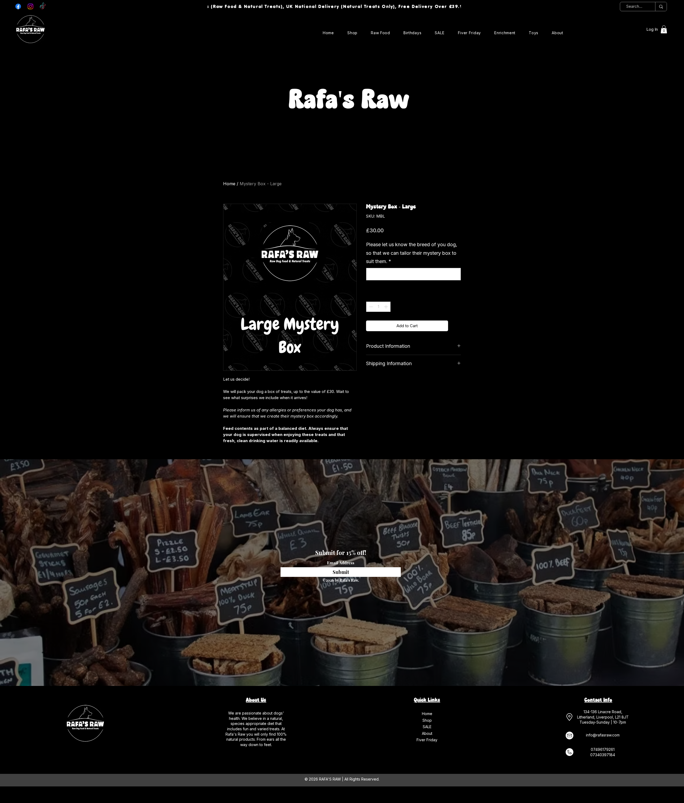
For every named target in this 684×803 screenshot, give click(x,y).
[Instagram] (30, 6)
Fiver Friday (427, 740)
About (427, 733)
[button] (663, 29)
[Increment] (386, 307)
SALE (427, 726)
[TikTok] (42, 6)
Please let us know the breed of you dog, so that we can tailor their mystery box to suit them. (411, 253)
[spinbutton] (378, 307)
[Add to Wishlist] (455, 326)
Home (229, 183)
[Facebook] (18, 6)
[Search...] (661, 6)
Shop (427, 720)
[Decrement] (370, 307)
